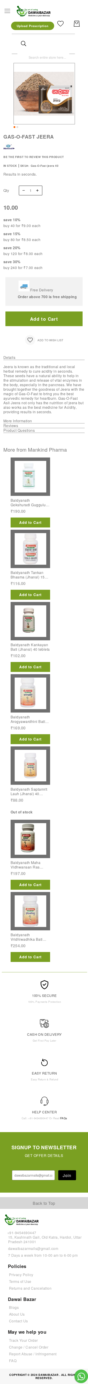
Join (67, 1175)
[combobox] (43, 57)
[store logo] (34, 11)
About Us (17, 1314)
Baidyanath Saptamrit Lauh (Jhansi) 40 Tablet (29, 791)
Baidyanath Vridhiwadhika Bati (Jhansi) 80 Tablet (27, 937)
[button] (14, 127)
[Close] (24, 44)
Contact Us (18, 1321)
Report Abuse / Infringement (33, 1353)
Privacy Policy (21, 1274)
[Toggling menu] (7, 11)
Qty (6, 190)
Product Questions (19, 430)
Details (9, 357)
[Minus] (22, 190)
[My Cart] (76, 23)
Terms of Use (20, 1281)
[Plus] (38, 190)
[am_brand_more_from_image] (30, 476)
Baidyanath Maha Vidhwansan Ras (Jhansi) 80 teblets (26, 864)
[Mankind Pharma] (9, 151)
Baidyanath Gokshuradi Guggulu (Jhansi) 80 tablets (28, 502)
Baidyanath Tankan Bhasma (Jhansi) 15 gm (28, 574)
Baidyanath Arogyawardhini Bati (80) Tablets (28, 719)
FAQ (12, 1360)
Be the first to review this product (33, 157)
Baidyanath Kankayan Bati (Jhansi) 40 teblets (30, 647)
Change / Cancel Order (28, 1347)
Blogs (14, 1307)
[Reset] (63, 44)
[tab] (44, 357)
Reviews (10, 425)
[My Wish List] (60, 23)
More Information (17, 421)
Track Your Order (23, 1340)
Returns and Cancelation (30, 1288)
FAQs (63, 1118)
